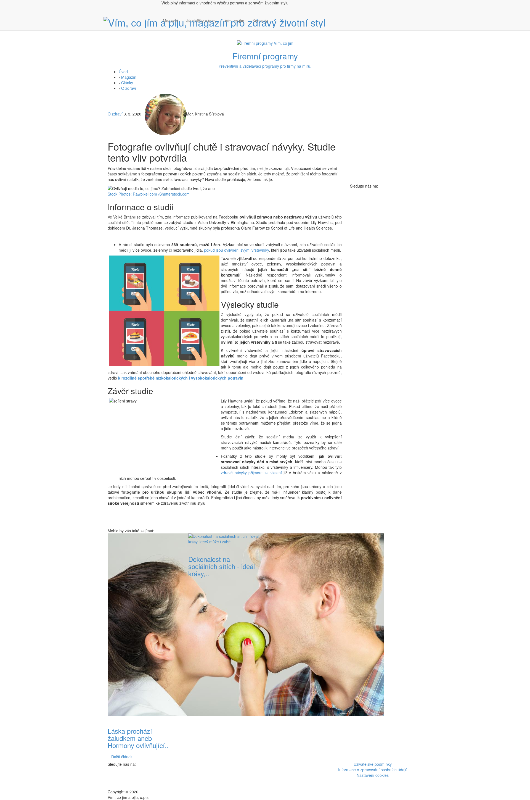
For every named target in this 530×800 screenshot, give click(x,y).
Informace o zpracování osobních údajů (372, 769)
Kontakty (260, 20)
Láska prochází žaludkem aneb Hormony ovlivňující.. (138, 738)
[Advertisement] (305, 616)
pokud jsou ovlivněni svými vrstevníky (236, 250)
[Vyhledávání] (276, 26)
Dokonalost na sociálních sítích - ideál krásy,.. (221, 566)
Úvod (123, 71)
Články (127, 82)
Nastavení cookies (373, 775)
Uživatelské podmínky (373, 764)
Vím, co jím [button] (234, 20)
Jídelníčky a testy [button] (201, 20)
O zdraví (128, 88)
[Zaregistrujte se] (276, 18)
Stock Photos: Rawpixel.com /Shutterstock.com (149, 194)
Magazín (170, 20)
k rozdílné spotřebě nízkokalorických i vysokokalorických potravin (180, 378)
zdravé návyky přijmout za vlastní (251, 472)
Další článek (121, 756)
